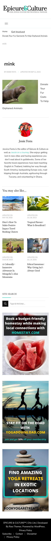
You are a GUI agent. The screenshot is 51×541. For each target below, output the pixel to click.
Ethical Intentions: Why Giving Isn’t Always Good (35, 267)
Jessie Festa (11, 72)
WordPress (39, 526)
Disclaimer (32, 533)
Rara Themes (15, 526)
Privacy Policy (25, 530)
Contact (19, 533)
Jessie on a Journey (20, 152)
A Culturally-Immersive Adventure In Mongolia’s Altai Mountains (10, 270)
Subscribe (7, 533)
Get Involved (18, 32)
